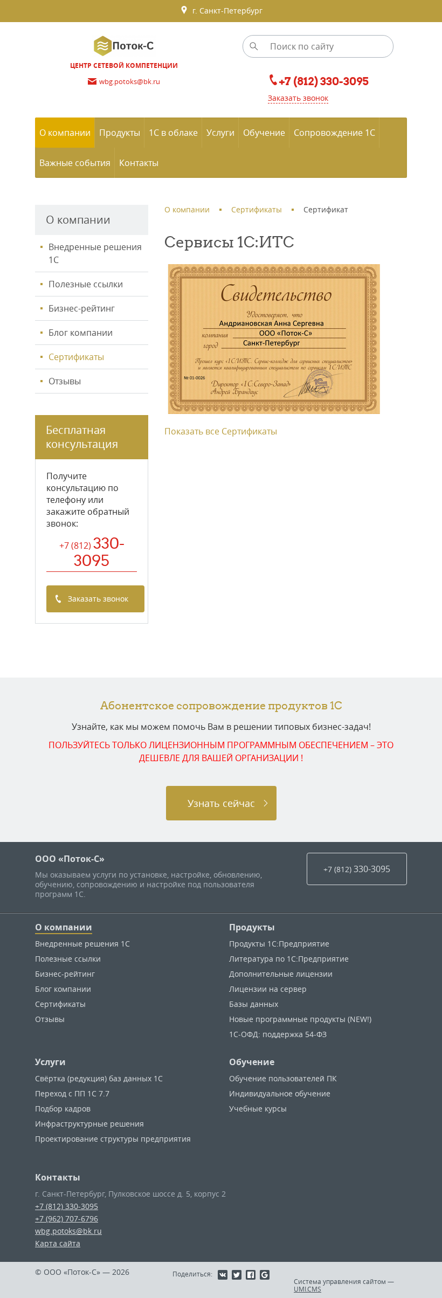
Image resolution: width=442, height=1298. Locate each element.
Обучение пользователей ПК (283, 1078)
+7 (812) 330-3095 (66, 1206)
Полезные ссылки (86, 284)
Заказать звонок (298, 98)
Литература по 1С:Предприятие (289, 959)
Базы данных (253, 1004)
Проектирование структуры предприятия (113, 1139)
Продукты (252, 927)
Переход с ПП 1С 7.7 (72, 1093)
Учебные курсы (258, 1108)
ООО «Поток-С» (70, 859)
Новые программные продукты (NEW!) (300, 1019)
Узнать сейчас (221, 803)
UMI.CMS (307, 1289)
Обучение (251, 1062)
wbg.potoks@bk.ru (68, 1231)
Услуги (50, 1062)
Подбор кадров (63, 1108)
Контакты (57, 1177)
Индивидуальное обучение (279, 1093)
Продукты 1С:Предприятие (279, 943)
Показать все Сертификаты (220, 431)
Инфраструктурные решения (89, 1124)
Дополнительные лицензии (281, 974)
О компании (63, 927)
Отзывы (65, 381)
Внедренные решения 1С (95, 253)
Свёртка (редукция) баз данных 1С (99, 1078)
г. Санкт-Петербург (225, 10)
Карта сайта (57, 1243)
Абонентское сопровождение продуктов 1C (221, 705)
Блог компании (81, 333)
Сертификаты (76, 357)
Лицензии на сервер (268, 989)
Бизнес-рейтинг (82, 308)
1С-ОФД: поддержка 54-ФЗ (278, 1034)
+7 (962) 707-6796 (66, 1218)
